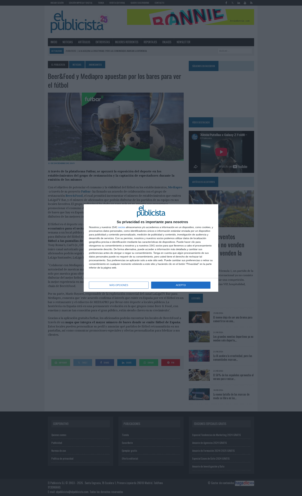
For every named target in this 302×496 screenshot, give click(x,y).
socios (121, 227)
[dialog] (151, 248)
